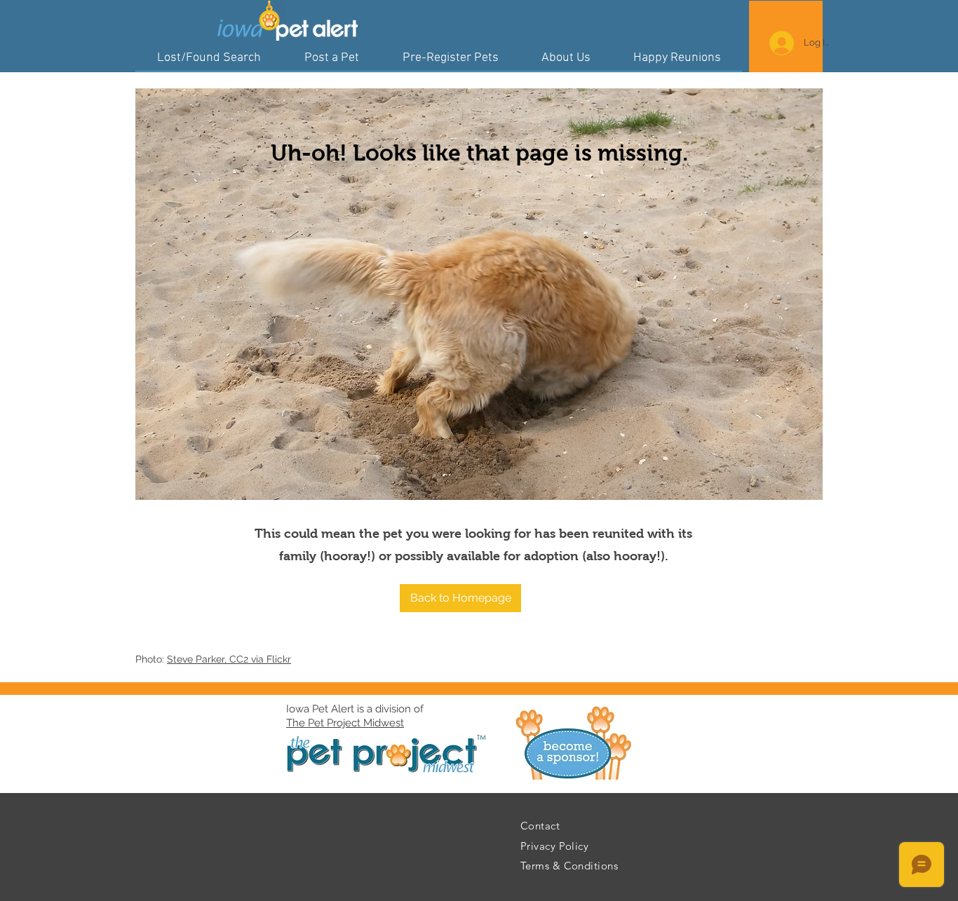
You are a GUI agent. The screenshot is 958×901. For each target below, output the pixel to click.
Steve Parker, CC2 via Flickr (229, 659)
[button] (460, 598)
